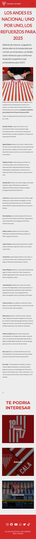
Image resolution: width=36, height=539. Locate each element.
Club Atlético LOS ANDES (14, 3)
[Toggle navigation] (32, 3)
